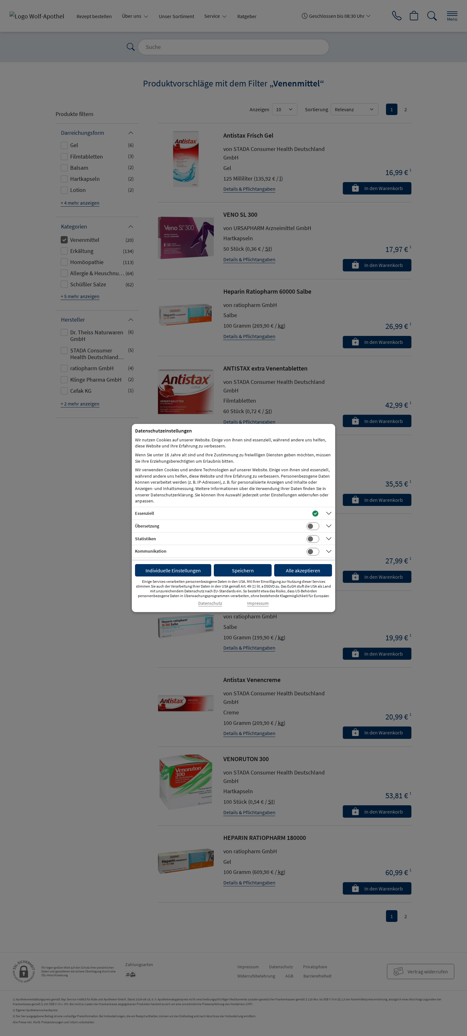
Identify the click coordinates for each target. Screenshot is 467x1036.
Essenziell (144, 513)
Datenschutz (210, 603)
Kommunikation (150, 551)
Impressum (258, 603)
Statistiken (145, 539)
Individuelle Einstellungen (173, 570)
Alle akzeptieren (303, 570)
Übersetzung (147, 526)
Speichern (243, 570)
